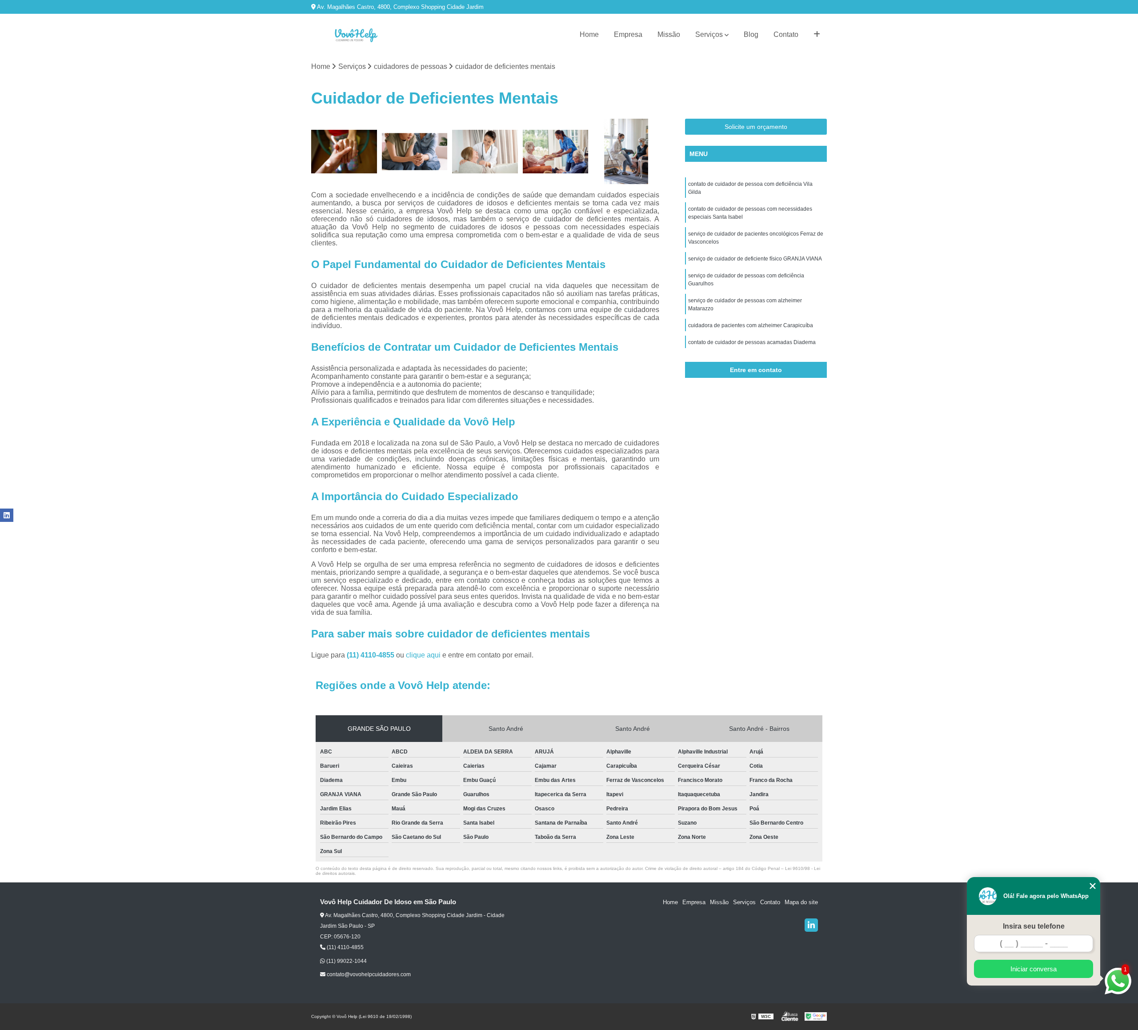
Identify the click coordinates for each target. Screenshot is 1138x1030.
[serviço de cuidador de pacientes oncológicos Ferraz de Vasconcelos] (485, 152)
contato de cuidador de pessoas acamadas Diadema (752, 342)
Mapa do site (801, 902)
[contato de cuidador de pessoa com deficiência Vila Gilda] (344, 152)
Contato (785, 34)
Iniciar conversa (1033, 969)
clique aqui (423, 655)
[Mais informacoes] (817, 35)
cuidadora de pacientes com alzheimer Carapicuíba (750, 325)
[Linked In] (811, 925)
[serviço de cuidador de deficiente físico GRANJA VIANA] (556, 152)
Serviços (709, 34)
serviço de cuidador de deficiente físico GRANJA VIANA (755, 259)
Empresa (628, 34)
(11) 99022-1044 (346, 961)
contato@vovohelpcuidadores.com (368, 974)
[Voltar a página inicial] (355, 34)
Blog (751, 34)
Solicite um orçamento (756, 126)
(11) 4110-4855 (371, 655)
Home (589, 34)
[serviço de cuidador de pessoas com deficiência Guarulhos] (626, 152)
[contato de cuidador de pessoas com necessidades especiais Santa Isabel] (415, 152)
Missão (668, 34)
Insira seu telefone (1034, 926)
